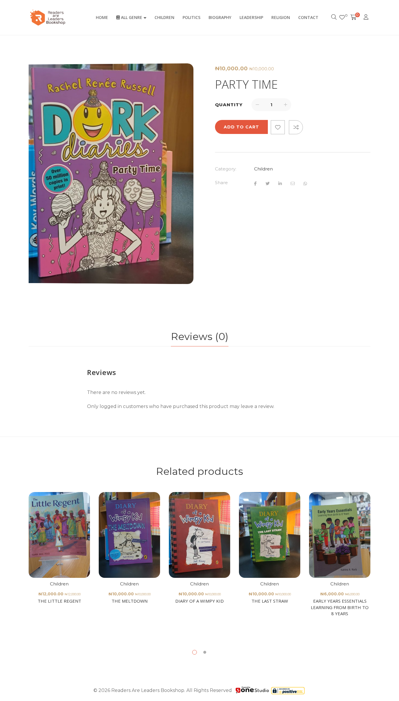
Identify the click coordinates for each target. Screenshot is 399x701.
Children (263, 169)
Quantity (229, 104)
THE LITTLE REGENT (59, 601)
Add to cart (241, 127)
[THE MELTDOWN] (129, 535)
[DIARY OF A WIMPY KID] (199, 535)
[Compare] (296, 127)
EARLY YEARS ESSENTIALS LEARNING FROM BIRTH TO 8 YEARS (340, 607)
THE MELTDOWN (130, 601)
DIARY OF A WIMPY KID (199, 601)
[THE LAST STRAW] (269, 535)
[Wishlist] (342, 17)
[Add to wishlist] (278, 127)
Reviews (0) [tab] (199, 336)
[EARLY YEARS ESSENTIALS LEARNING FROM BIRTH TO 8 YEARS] (339, 535)
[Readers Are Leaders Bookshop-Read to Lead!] (48, 17)
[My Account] (367, 17)
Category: (225, 169)
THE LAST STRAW (269, 601)
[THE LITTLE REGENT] (59, 535)
